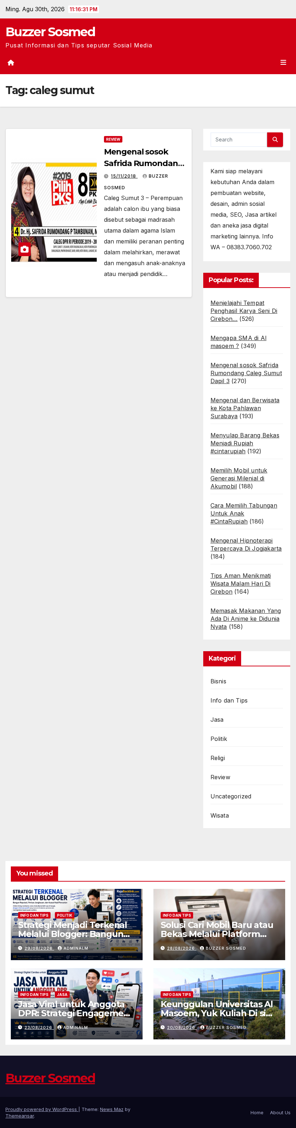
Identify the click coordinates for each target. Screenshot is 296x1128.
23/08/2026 (39, 1027)
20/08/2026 (182, 1027)
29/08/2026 (39, 948)
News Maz (111, 1109)
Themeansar (19, 1116)
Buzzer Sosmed (50, 31)
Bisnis (218, 681)
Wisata (219, 815)
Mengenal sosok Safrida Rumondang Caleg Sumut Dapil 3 (143, 163)
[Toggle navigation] (283, 62)
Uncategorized (231, 796)
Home (257, 1112)
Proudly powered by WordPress (41, 1109)
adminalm (76, 948)
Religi (217, 758)
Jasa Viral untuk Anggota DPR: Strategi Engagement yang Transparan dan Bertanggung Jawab (75, 1017)
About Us (280, 1112)
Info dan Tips (229, 700)
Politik (218, 738)
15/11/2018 (124, 176)
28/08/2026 (181, 948)
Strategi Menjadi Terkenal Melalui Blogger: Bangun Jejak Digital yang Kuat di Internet (72, 938)
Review (113, 139)
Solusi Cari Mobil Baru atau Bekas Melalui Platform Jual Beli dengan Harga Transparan (217, 938)
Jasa (217, 719)
